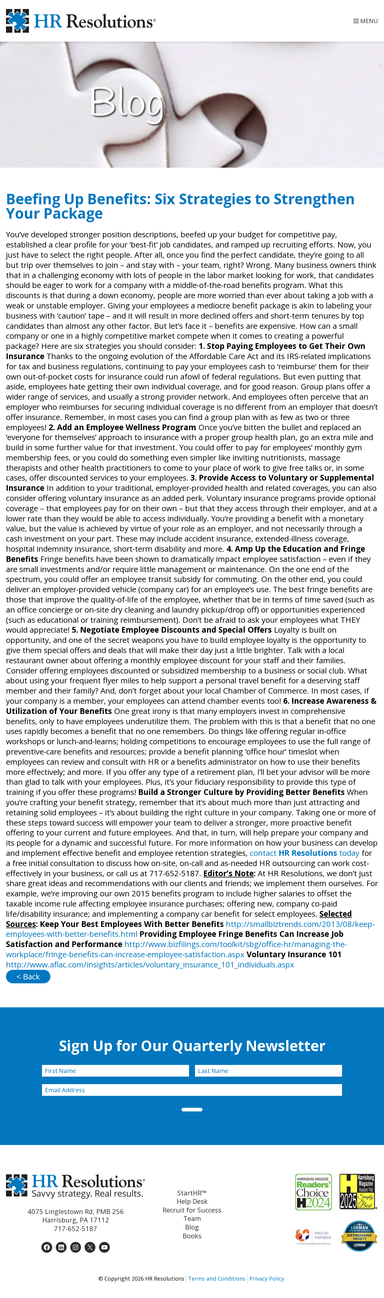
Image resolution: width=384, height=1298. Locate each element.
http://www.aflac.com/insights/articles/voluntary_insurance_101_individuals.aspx (150, 964)
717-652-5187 (75, 1228)
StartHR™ (192, 1193)
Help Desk (192, 1201)
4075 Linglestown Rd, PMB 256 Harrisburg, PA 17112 (76, 1216)
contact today (304, 852)
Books (192, 1235)
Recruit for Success (192, 1210)
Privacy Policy (266, 1278)
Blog (192, 1227)
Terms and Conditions (216, 1278)
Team (192, 1218)
